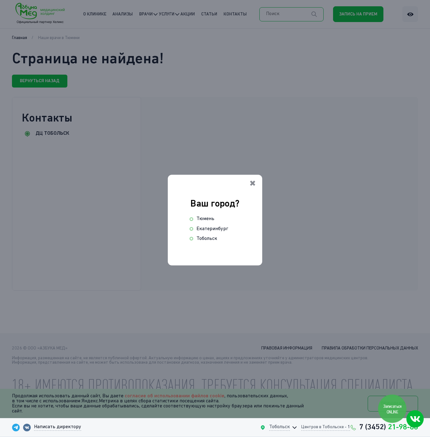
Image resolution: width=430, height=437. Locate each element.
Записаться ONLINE (393, 409)
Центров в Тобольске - (325, 427)
